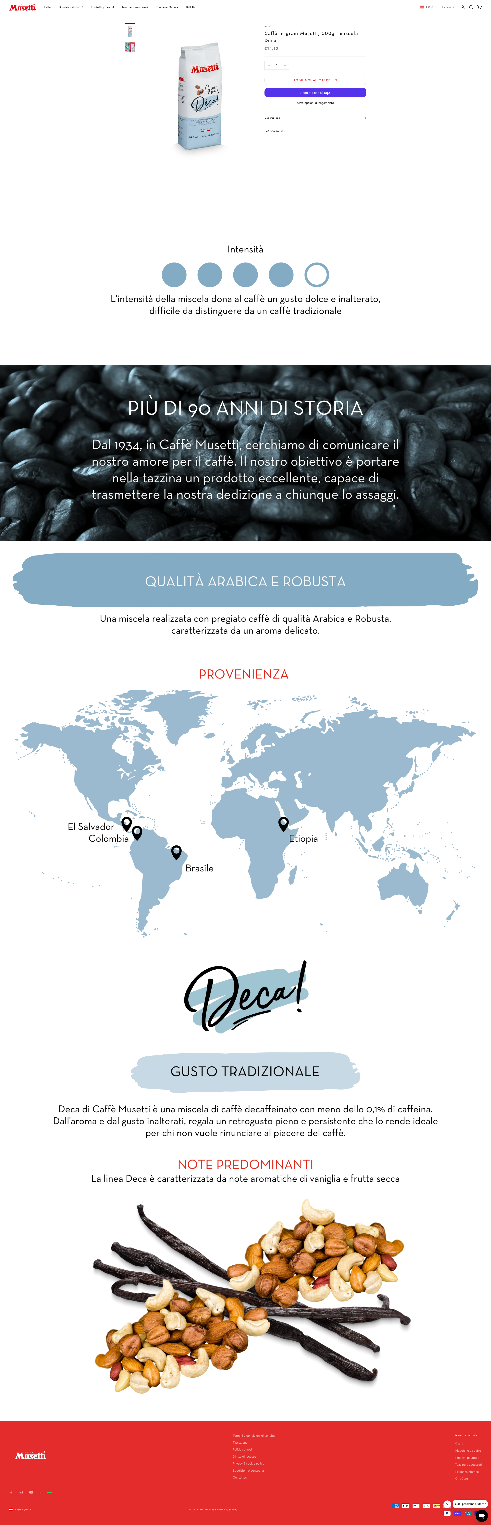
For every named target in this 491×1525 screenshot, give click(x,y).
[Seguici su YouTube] (31, 1492)
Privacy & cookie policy (248, 1463)
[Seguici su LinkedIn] (41, 1492)
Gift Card (192, 7)
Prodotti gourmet (102, 7)
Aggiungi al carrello (315, 80)
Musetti (269, 26)
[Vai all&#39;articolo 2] (130, 47)
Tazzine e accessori (135, 7)
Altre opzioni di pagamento (315, 103)
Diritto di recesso (244, 1456)
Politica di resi (242, 1449)
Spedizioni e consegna (248, 1470)
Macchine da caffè (71, 7)
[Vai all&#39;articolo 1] (130, 31)
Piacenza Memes (167, 7)
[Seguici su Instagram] (21, 1492)
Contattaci (240, 1477)
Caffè (47, 7)
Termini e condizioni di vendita (254, 1435)
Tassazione (240, 1442)
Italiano (446, 7)
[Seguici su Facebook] (11, 1492)
